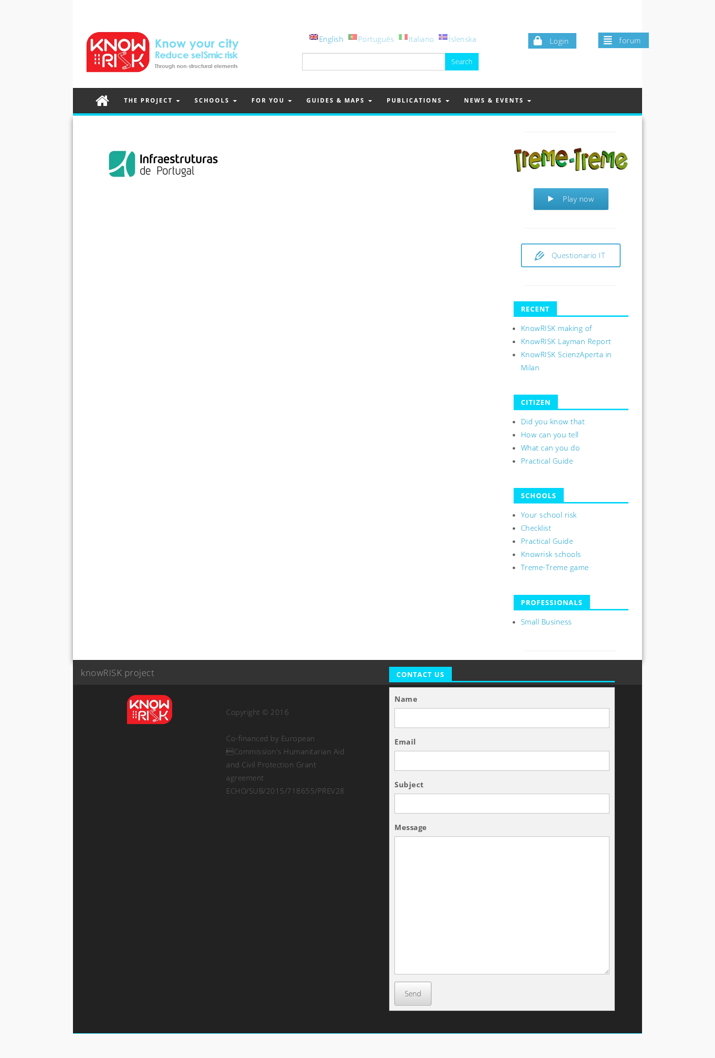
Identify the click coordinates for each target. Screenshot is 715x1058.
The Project (149, 100)
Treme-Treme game (555, 567)
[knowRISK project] (102, 100)
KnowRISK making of (556, 328)
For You (269, 100)
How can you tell (550, 434)
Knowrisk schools (551, 554)
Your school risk (549, 515)
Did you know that (553, 421)
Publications (416, 100)
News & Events (495, 100)
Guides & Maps (336, 100)
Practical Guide (547, 461)
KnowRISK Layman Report (566, 341)
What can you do (550, 447)
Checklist (536, 528)
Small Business (546, 621)
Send (413, 993)
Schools (213, 100)
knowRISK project (117, 672)
